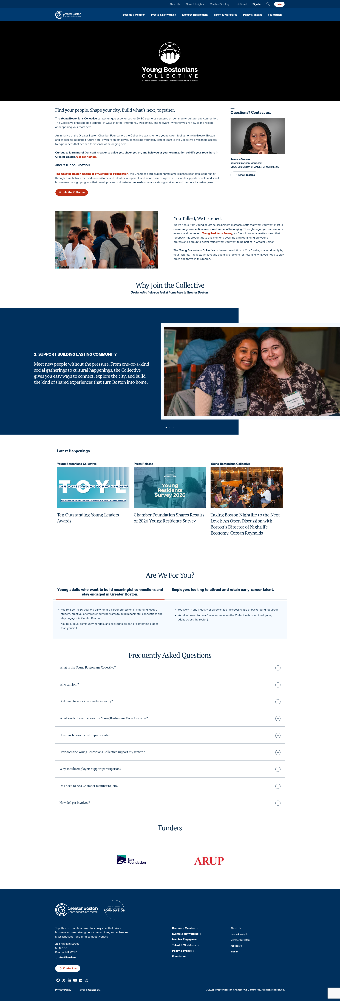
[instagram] (86, 980)
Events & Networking (163, 14)
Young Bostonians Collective (76, 463)
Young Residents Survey (217, 233)
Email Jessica (246, 175)
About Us (174, 4)
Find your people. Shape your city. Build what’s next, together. (115, 110)
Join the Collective (73, 192)
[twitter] (64, 980)
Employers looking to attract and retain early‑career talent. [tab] (223, 590)
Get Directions (68, 957)
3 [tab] (173, 428)
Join (279, 4)
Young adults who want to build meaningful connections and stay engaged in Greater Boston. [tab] (110, 592)
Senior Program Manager (246, 163)
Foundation (275, 14)
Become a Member (134, 14)
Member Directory (220, 4)
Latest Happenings (73, 451)
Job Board (241, 4)
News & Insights (195, 4)
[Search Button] (268, 4)
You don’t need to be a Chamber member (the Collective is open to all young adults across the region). (225, 617)
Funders (170, 828)
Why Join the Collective (170, 285)
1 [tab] (166, 428)
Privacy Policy (63, 990)
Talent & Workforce (225, 14)
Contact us (70, 968)
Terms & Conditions (89, 990)
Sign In (256, 4)
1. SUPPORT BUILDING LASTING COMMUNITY (75, 354)
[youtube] (75, 980)
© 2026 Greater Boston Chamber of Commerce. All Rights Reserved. (245, 990)
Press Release (143, 463)
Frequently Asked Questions (170, 655)
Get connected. (86, 157)
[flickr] (80, 980)
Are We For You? (170, 575)
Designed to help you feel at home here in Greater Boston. (170, 292)
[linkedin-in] (69, 980)
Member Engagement (195, 14)
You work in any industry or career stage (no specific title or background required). (228, 610)
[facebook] (58, 980)
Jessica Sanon (240, 159)
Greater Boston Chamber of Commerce (255, 167)
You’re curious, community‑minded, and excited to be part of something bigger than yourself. (109, 626)
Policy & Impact (252, 14)
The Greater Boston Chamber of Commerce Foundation (91, 174)
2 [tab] (170, 428)
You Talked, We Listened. (198, 218)
